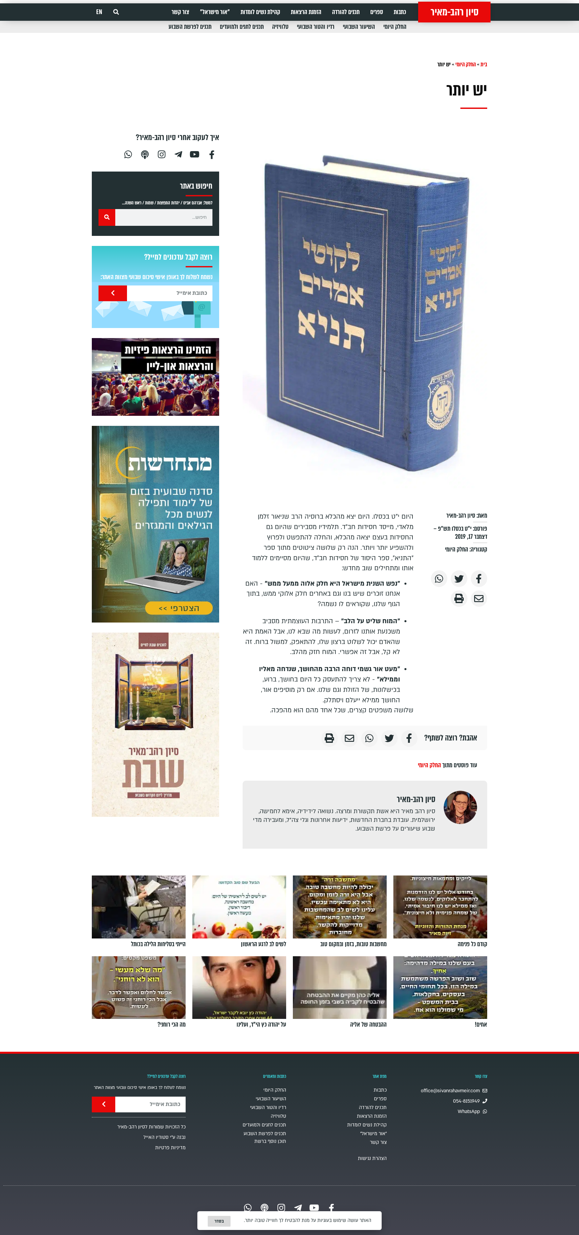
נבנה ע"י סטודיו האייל (164, 1137)
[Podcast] (145, 153)
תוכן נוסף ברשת (270, 1141)
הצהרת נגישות (372, 1158)
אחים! (481, 1024)
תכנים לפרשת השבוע (190, 26)
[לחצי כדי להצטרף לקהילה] (155, 524)
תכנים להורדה (346, 12)
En (99, 12)
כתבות (400, 12)
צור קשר (180, 12)
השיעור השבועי (359, 26)
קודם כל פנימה (472, 944)
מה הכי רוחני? (171, 1024)
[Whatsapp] (128, 153)
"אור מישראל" (215, 12)
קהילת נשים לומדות (260, 12)
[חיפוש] (107, 217)
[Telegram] (178, 153)
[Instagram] (161, 153)
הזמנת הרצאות (306, 12)
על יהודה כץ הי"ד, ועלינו (261, 1024)
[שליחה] (113, 293)
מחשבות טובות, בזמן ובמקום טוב (353, 944)
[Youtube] (195, 153)
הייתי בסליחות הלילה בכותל (158, 944)
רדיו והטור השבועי (315, 26)
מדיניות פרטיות (170, 1148)
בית (483, 64)
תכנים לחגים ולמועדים (242, 26)
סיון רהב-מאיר (454, 12)
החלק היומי (394, 26)
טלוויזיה (280, 26)
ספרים (376, 12)
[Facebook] (212, 153)
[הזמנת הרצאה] (155, 377)
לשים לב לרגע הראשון (263, 944)
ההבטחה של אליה (368, 1024)
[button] (116, 12)
